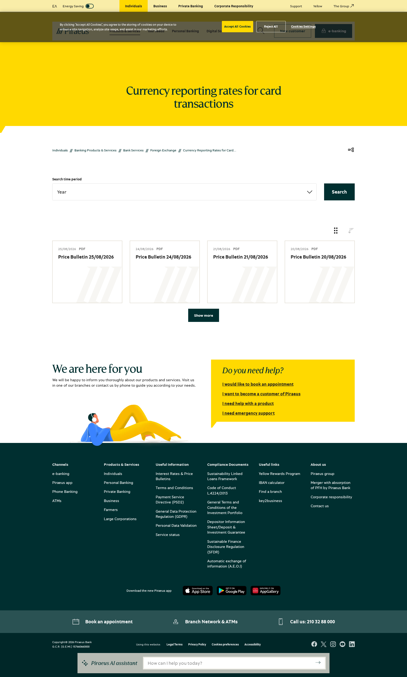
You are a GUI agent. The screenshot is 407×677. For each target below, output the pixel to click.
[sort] (351, 231)
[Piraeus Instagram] (333, 644)
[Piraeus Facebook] (314, 644)
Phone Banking (64, 491)
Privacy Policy (197, 644)
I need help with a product (248, 403)
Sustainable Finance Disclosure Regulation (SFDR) (225, 547)
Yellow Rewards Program (279, 473)
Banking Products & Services (95, 150)
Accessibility (252, 644)
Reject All (270, 26)
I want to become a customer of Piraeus (261, 394)
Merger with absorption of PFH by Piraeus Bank (330, 485)
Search (339, 192)
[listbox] (184, 191)
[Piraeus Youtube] (342, 644)
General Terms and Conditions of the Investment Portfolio (224, 507)
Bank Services (133, 150)
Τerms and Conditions (174, 487)
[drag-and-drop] (336, 231)
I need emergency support (248, 413)
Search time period (67, 179)
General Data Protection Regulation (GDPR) (176, 514)
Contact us (320, 505)
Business (111, 500)
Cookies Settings (303, 26)
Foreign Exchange (163, 150)
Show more (203, 315)
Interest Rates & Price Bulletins (174, 476)
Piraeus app (62, 482)
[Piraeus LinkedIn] (352, 644)
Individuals (60, 150)
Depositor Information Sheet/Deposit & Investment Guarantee (226, 527)
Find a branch (270, 491)
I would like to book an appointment (257, 384)
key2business (270, 500)
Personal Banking (118, 482)
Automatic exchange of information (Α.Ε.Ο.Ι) (226, 563)
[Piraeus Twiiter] (323, 644)
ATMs (56, 500)
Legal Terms (175, 644)
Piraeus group (322, 473)
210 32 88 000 (321, 621)
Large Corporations (120, 518)
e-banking (60, 473)
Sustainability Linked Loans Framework (225, 476)
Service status (168, 534)
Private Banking (117, 491)
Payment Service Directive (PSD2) (170, 499)
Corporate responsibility (331, 496)
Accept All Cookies (237, 26)
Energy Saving (73, 6)
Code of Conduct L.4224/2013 (221, 490)
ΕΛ (54, 6)
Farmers (111, 509)
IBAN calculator (272, 482)
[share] (351, 150)
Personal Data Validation (176, 525)
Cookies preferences (225, 644)
